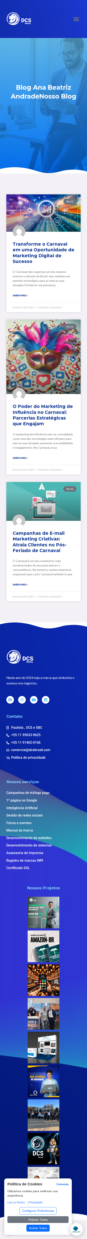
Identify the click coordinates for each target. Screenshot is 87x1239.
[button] (76, 19)
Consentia (62, 1184)
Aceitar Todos (38, 1228)
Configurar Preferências (38, 1210)
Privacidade (36, 1202)
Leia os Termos (16, 1202)
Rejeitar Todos (38, 1219)
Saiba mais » (20, 295)
